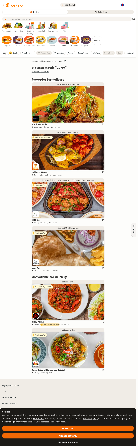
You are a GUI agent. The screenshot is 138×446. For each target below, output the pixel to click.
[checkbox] (7, 41)
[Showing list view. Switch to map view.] (133, 19)
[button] (12, 5)
